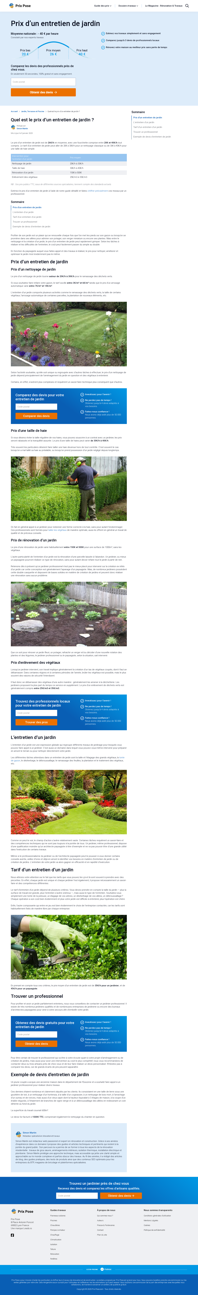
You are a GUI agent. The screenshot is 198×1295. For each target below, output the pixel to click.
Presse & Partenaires (106, 1225)
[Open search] (187, 5)
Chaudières (55, 1225)
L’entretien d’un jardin (23, 212)
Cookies (147, 1225)
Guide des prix (101, 5)
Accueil (14, 111)
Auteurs (100, 1220)
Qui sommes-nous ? (105, 1216)
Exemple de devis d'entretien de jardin (31, 226)
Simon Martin (29, 1132)
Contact (100, 1230)
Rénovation (54, 1254)
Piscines (53, 1220)
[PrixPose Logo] (22, 1211)
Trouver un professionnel (25, 221)
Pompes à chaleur (57, 1230)
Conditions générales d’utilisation (157, 1216)
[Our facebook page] (12, 1235)
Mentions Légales (151, 1220)
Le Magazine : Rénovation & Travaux (163, 5)
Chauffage (54, 1235)
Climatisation (55, 1240)
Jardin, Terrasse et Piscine (32, 111)
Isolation (53, 1244)
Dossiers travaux (127, 5)
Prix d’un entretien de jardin (27, 207)
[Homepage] (50, 5)
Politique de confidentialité (154, 1230)
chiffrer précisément (98, 191)
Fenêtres (53, 1259)
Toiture (53, 1249)
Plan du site (102, 1235)
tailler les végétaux (57, 530)
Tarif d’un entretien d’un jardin (27, 217)
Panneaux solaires (58, 1216)
